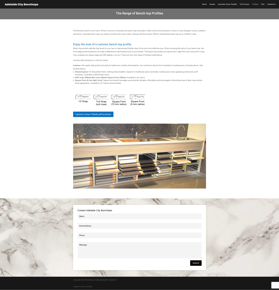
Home (204, 4)
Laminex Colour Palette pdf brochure (93, 114)
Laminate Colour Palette (227, 4)
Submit (196, 263)
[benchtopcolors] (139, 188)
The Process (244, 4)
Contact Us (271, 4)
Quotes (212, 4)
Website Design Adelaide (82, 287)
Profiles (255, 4)
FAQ (262, 4)
